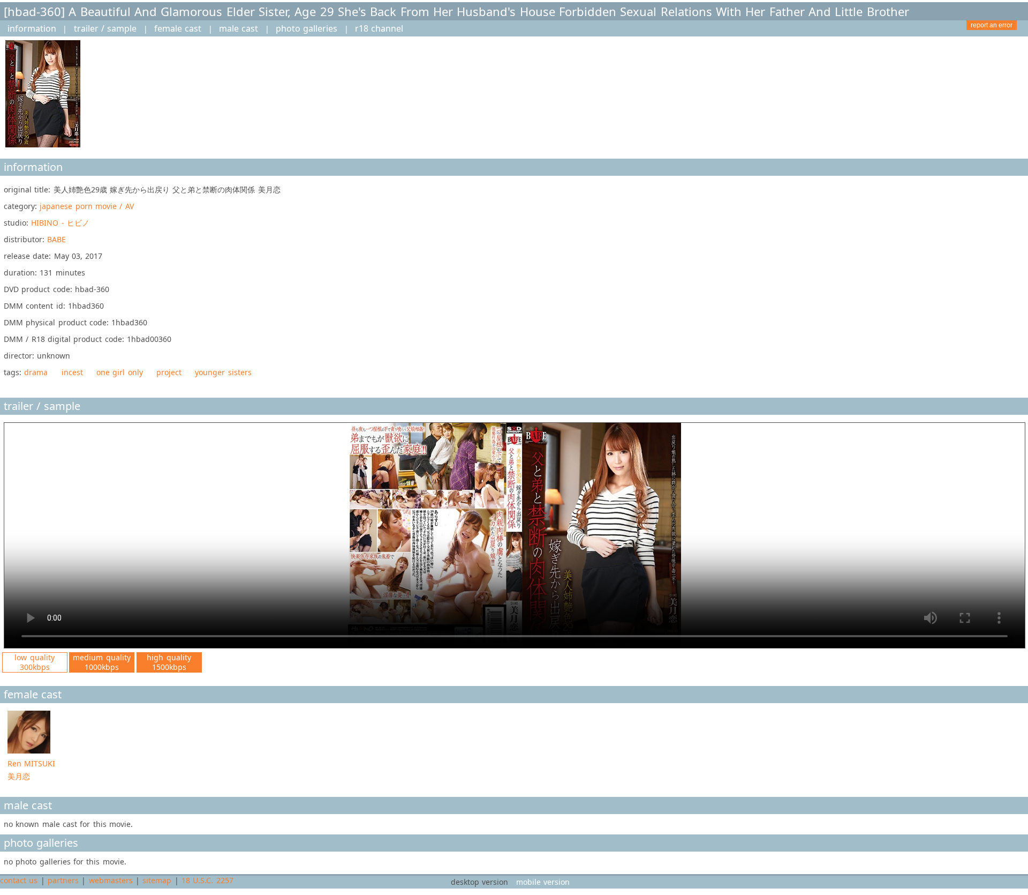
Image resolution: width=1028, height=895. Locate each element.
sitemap (156, 880)
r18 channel (379, 28)
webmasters (111, 880)
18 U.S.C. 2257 (207, 880)
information (31, 28)
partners (63, 880)
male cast (238, 28)
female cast (177, 28)
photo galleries (306, 28)
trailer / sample (105, 28)
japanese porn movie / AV (86, 206)
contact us (18, 880)
